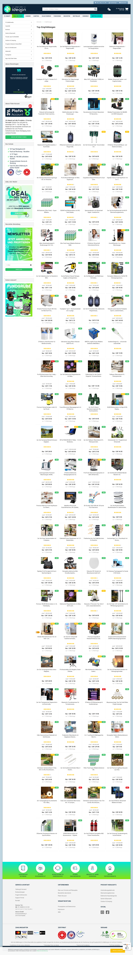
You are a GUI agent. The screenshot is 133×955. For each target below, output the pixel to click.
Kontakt (17, 900)
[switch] (127, 948)
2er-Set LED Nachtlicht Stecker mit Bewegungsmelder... (117, 670)
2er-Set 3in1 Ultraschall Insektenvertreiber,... (70, 637)
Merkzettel (123, 2)
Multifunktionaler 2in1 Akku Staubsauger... (70, 113)
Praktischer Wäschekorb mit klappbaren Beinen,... (70, 736)
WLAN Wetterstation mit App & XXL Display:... (117, 408)
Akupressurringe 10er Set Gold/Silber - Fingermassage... (117, 703)
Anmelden (19, 269)
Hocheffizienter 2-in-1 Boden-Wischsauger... (117, 244)
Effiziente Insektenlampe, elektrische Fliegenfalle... (70, 145)
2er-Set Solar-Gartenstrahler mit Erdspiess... (46, 539)
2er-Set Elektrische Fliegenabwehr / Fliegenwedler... (70, 47)
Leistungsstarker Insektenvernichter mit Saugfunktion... (93, 47)
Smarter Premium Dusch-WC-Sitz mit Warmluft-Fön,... (47, 309)
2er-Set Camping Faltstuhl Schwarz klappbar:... (47, 441)
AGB (59, 912)
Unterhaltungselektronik (108, 890)
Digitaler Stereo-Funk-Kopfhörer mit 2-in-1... (117, 178)
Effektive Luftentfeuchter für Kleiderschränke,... (46, 342)
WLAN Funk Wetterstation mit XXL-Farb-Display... (70, 211)
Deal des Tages (18, 16)
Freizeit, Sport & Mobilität (12, 36)
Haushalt (7, 26)
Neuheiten (67, 16)
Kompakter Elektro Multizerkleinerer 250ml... (117, 736)
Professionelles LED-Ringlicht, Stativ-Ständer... (70, 670)
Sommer (28, 16)
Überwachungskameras (107, 893)
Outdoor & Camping (10, 40)
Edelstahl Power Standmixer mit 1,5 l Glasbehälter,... (70, 539)
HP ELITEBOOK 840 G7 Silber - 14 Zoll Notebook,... (70, 441)
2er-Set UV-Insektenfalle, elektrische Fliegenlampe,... (93, 309)
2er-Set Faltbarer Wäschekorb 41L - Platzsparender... (94, 441)
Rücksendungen (20, 892)
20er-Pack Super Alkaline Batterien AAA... (70, 244)
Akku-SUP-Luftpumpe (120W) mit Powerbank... (94, 80)
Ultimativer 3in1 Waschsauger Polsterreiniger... (70, 80)
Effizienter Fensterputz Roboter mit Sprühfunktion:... (47, 834)
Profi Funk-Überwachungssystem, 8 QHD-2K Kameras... (94, 473)
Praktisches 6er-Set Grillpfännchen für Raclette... (94, 539)
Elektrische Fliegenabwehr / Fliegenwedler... (117, 47)
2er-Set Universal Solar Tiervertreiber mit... (94, 145)
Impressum (61, 909)
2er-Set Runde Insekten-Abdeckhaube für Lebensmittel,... (117, 506)
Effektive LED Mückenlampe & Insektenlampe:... (94, 703)
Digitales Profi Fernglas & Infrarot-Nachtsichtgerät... (47, 572)
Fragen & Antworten (21, 895)
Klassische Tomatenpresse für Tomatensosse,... (70, 703)
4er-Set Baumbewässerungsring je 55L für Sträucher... (47, 178)
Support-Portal (19, 897)
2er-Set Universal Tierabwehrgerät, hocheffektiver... (117, 834)
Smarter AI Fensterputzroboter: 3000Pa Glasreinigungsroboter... (117, 637)
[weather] (109, 9)
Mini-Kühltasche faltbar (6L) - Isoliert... (93, 670)
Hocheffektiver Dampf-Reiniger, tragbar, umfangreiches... (70, 277)
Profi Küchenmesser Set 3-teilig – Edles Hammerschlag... (46, 375)
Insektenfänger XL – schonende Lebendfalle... (117, 342)
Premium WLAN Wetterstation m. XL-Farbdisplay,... (46, 605)
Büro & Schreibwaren (10, 47)
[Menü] (130, 943)
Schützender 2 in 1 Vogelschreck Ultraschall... (117, 441)
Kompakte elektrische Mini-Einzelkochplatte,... (70, 572)
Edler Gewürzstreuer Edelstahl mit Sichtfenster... (47, 736)
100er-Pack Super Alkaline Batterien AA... (93, 768)
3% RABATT (7, 16)
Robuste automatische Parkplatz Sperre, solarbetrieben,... (117, 309)
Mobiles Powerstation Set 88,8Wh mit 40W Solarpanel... (117, 113)
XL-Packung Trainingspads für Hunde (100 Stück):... (117, 572)
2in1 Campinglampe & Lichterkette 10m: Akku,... (47, 801)
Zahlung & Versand (20, 889)
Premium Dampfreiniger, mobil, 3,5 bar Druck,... (47, 408)
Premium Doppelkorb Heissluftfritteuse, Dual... (94, 637)
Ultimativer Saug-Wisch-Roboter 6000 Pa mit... (70, 342)
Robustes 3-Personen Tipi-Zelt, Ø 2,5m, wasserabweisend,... (93, 605)
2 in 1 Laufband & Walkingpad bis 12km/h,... (93, 736)
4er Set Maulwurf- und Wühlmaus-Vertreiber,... (94, 277)
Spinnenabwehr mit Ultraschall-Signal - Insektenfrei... (94, 211)
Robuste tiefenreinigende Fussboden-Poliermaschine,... (46, 113)
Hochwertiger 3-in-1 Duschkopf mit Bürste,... (117, 539)
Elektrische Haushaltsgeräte (109, 896)
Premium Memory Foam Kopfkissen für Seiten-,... (46, 506)
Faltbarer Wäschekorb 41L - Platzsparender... (117, 375)
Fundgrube (57, 16)
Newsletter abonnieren (64, 893)
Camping (36, 16)
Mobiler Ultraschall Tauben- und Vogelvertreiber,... (117, 80)
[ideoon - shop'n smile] (22, 9)
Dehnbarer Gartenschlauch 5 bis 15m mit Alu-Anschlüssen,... (93, 801)
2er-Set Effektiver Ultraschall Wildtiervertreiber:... (117, 801)
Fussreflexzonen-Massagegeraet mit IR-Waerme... (70, 408)
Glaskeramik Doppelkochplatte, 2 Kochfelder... (46, 145)
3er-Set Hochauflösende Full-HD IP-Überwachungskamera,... (117, 211)
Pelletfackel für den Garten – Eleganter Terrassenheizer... (94, 375)
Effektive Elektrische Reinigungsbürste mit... (70, 473)
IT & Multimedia (9, 22)
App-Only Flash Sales (11, 58)
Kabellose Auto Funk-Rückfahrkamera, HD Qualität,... (70, 506)
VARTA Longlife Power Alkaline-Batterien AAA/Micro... (94, 342)
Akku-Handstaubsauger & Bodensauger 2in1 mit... (46, 244)
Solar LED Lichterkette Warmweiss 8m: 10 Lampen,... (70, 801)
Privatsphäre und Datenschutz (67, 906)
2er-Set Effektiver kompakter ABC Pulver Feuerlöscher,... (94, 834)
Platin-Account (62, 896)
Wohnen (7, 29)
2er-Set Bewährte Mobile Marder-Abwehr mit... (117, 473)
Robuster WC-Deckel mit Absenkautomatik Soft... (94, 572)
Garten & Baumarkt (10, 33)
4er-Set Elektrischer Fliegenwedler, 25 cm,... (47, 47)
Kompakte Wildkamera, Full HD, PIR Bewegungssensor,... (117, 277)
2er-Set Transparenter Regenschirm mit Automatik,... (46, 703)
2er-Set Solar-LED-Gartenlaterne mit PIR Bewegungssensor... (117, 605)
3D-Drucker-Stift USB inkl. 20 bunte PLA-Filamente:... (94, 506)
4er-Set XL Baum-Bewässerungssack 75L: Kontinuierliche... (94, 409)
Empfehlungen (96, 16)
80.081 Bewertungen (18, 92)
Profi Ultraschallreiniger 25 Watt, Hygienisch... (70, 178)
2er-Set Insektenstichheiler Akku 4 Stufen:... (70, 768)
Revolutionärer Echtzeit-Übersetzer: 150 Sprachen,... (93, 113)
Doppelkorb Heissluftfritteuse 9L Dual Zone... (94, 178)
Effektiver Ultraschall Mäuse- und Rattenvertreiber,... (117, 145)
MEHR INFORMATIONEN (18, 137)
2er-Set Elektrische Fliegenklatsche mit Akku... (70, 375)
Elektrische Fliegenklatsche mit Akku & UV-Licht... (70, 605)
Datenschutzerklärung (42, 950)
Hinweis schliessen (118, 950)
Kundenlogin (113, 2)
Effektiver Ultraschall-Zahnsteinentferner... (94, 244)
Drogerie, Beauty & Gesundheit (13, 44)
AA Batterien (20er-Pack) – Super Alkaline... (47, 211)
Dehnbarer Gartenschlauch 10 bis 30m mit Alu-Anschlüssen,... (46, 768)
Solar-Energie (46, 16)
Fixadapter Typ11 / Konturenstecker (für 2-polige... (70, 309)
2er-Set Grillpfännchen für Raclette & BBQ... (46, 277)
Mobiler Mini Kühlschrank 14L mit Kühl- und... (46, 637)
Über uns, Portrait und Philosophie (67, 890)
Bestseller (76, 16)
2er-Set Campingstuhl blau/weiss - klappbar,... (47, 670)
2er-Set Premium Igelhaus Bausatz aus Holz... (117, 768)
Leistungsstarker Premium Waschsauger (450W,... (47, 473)
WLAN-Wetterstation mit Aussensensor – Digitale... (70, 834)
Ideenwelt (86, 16)
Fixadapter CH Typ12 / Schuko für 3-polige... (46, 80)
